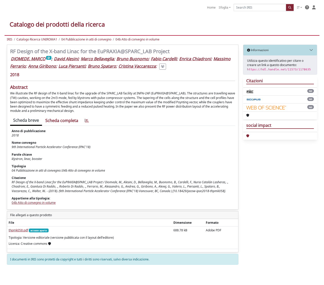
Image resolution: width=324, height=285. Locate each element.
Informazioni (259, 50)
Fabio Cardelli (164, 59)
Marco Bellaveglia (97, 59)
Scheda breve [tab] (26, 120)
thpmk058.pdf (18, 230)
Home (211, 7)
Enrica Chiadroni (195, 59)
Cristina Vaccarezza (137, 66)
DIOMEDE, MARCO (28, 59)
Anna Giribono (42, 66)
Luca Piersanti (71, 66)
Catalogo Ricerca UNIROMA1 (36, 39)
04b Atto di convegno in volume (137, 39)
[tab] (87, 120)
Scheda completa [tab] (61, 120)
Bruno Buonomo (132, 59)
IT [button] (298, 7)
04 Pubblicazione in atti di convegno (86, 39)
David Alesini (66, 59)
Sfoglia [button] (223, 7)
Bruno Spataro (102, 66)
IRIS (9, 39)
